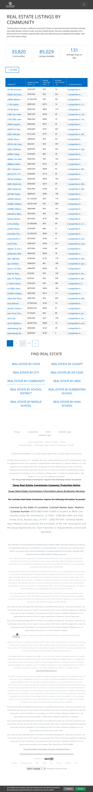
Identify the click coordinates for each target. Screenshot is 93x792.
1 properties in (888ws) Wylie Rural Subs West (76, 164)
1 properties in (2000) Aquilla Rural (76, 124)
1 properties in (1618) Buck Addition (76, 109)
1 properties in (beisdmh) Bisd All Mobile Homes (75, 213)
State (37, 763)
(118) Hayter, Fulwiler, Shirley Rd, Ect (14, 104)
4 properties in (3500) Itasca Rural (76, 139)
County (44, 763)
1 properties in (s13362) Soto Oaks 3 (76, 288)
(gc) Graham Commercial (13, 263)
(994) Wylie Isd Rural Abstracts (14, 188)
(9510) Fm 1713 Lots (14, 174)
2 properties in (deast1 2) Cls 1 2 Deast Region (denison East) (75, 248)
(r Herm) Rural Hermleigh (13, 283)
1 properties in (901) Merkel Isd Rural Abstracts (76, 169)
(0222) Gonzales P (14, 94)
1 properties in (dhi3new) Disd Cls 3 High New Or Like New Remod (76, 253)
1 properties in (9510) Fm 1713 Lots (76, 174)
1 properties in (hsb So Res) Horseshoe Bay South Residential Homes (76, 273)
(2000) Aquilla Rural (13, 124)
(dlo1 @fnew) (13, 258)
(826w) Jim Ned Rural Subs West (14, 159)
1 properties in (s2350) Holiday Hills (76, 293)
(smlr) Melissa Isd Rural (15, 323)
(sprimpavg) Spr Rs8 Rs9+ (14, 333)
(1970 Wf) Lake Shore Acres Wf (14, 119)
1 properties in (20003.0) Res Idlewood (73, 129)
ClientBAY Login (64, 432)
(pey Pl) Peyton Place (14, 278)
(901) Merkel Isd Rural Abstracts (14, 169)
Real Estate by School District (26, 391)
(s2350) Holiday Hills (14, 293)
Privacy (17, 432)
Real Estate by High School (67, 403)
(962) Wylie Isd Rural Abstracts (14, 184)
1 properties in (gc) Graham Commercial (76, 263)
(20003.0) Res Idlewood (13, 129)
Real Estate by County (67, 364)
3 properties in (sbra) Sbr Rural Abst (76, 298)
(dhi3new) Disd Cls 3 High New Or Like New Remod (14, 253)
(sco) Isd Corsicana (11, 318)
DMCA (48, 432)
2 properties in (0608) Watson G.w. (76, 99)
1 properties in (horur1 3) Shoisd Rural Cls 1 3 (75, 268)
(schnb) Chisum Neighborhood (14, 308)
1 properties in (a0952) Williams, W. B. (76, 203)
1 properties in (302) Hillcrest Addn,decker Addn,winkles (76, 134)
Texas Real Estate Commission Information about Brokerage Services (46, 754)
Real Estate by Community (26, 381)
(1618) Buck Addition (12, 109)
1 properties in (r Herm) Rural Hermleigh (74, 283)
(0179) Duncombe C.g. (15, 89)
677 (29, 343)
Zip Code (58, 763)
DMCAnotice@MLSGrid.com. (46, 670)
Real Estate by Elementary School (67, 391)
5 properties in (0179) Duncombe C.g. (75, 89)
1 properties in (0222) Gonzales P (75, 94)
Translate (63, 769)
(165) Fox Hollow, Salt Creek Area (15, 114)
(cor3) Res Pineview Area (13, 243)
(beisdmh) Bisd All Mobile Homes (15, 213)
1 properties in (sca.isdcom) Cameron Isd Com (75, 303)
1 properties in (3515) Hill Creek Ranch (75, 144)
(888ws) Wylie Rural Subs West (14, 164)
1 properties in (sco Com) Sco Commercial (76, 313)
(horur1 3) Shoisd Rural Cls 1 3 (15, 268)
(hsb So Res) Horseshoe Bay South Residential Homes (15, 273)
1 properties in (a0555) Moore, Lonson (74, 198)
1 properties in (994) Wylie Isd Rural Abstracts (76, 188)
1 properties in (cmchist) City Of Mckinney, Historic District (75, 233)
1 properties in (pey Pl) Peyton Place (76, 278)
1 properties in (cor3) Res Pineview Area (76, 243)
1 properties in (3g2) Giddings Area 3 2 (76, 149)
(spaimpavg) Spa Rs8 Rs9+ (15, 328)
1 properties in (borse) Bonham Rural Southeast (74, 218)
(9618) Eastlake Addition (14, 179)
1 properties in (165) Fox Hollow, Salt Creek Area (76, 114)
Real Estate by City (26, 372)
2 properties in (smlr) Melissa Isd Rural (76, 323)
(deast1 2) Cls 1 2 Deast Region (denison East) (15, 248)
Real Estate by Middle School (26, 403)
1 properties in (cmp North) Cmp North (76, 238)
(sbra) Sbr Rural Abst (14, 298)
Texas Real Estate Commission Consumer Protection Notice (46, 485)
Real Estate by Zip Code (67, 372)
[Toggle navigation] (84, 4)
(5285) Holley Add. (13, 154)
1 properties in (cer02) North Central (73, 228)
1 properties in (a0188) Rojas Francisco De (73, 193)
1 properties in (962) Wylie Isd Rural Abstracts (76, 184)
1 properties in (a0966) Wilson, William (74, 208)
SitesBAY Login (45, 435)
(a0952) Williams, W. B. (15, 203)
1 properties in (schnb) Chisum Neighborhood (74, 308)
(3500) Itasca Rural (13, 139)
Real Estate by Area (67, 381)
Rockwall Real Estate (26, 763)
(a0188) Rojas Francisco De (13, 193)
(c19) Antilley (13, 223)
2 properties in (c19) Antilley (76, 223)
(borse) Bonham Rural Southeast (14, 218)
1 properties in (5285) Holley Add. (75, 154)
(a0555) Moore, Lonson (14, 198)
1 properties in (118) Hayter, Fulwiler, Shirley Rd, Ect (76, 104)
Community (68, 763)
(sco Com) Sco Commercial (14, 313)
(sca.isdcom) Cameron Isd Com (13, 303)
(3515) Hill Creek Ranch (15, 144)
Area (76, 763)
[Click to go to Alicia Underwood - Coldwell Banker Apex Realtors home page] (12, 4)
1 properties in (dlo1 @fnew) (76, 258)
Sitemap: (14, 763)
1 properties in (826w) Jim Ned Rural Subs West (75, 159)
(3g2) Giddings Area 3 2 (14, 149)
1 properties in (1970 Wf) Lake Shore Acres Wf (76, 119)
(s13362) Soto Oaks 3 (13, 288)
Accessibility (33, 432)
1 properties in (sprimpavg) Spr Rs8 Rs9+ (76, 333)
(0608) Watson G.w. (14, 99)
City (51, 763)
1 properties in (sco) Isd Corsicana (76, 318)
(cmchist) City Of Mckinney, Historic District (15, 233)
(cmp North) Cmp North (15, 238)
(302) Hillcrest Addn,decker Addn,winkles (13, 134)
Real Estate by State (26, 364)
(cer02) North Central (13, 228)
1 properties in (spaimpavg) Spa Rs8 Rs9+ (75, 328)
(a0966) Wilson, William (14, 208)
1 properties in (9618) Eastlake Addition (74, 179)
